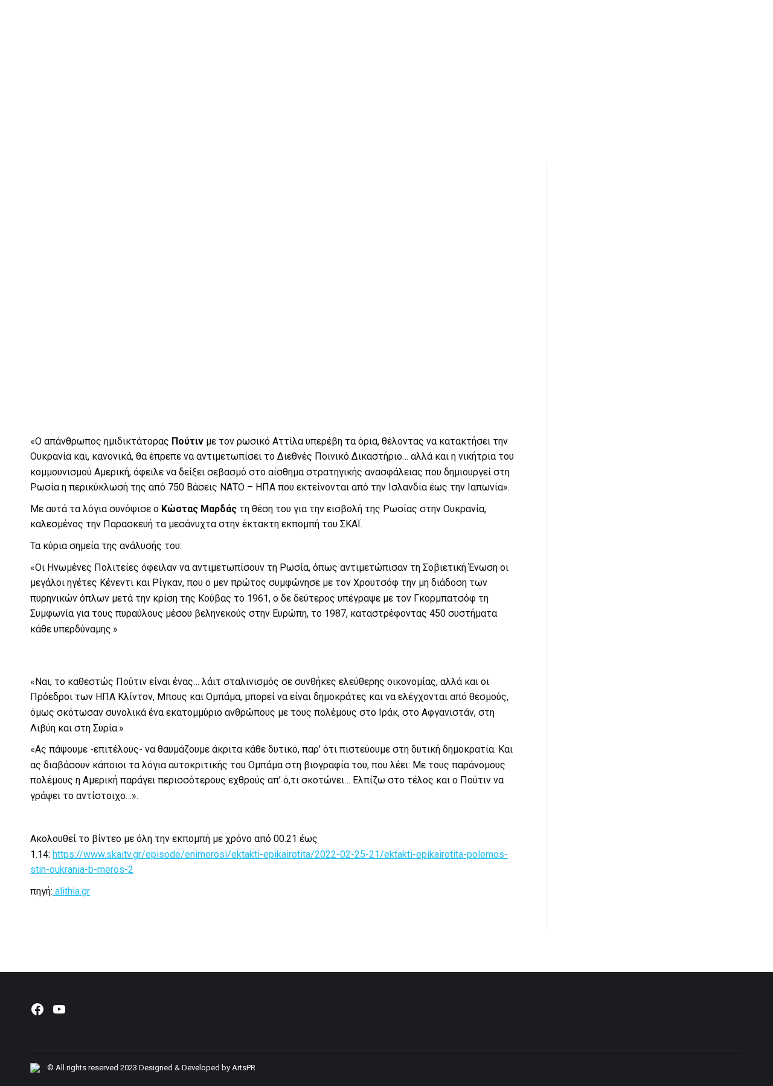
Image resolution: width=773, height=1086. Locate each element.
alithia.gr (71, 891)
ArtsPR (243, 1067)
